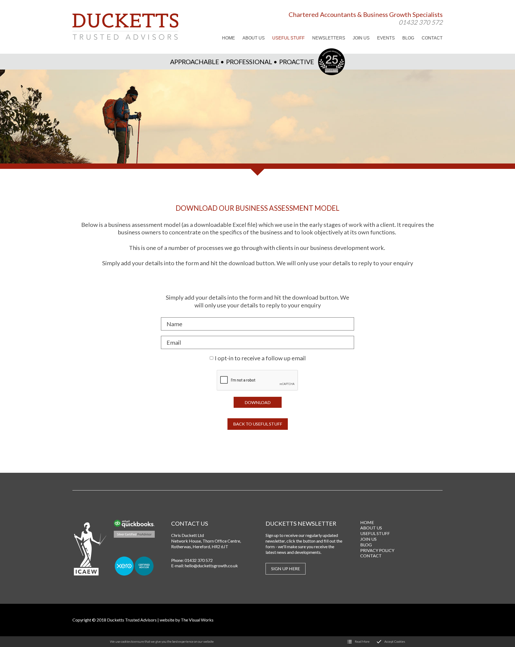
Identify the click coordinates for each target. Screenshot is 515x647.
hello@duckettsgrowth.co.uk (211, 565)
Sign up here (285, 568)
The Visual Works (197, 619)
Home (367, 522)
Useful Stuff (375, 533)
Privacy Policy (377, 550)
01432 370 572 (421, 22)
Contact (371, 555)
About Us (371, 527)
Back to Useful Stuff (257, 423)
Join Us (368, 538)
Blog (366, 544)
